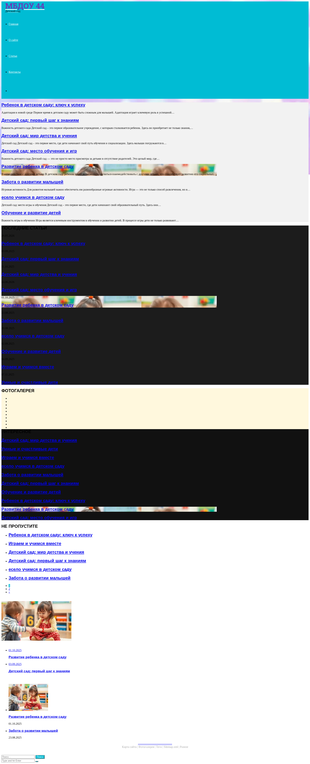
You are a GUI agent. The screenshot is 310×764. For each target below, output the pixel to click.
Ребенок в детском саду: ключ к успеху (43, 104)
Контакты (15, 71)
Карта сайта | (130, 746)
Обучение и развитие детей (31, 212)
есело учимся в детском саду (32, 197)
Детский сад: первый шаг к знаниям (40, 120)
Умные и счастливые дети (29, 382)
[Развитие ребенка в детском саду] (109, 621)
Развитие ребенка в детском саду (37, 166)
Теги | (160, 746)
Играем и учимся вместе (27, 366)
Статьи (13, 55)
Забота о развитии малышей (32, 181)
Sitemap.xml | (172, 746)
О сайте (13, 39)
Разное (184, 746)
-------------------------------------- (155, 743)
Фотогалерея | (147, 746)
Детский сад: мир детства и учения (39, 135)
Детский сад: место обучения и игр (39, 150)
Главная (13, 23)
